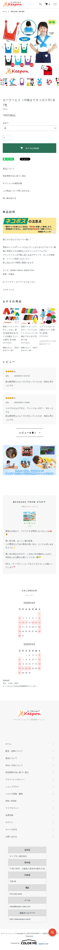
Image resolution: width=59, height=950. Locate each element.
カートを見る (11, 829)
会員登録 (9, 815)
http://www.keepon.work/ (20, 919)
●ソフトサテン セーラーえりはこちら (19, 281)
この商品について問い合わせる (16, 190)
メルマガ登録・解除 (14, 793)
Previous (3, 47)
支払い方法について (14, 765)
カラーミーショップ (8, 933)
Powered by (15, 943)
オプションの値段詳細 (12, 183)
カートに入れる (32, 148)
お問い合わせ (11, 836)
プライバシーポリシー (15, 779)
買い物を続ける (9, 198)
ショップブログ (12, 786)
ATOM (13, 800)
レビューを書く (28, 432)
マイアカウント (12, 807)
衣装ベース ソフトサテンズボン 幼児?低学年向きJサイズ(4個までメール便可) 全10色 (11, 333)
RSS (7, 800)
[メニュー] (55, 4)
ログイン (9, 822)
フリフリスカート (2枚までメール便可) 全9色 (47, 329)
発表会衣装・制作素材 (17, 11)
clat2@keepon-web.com (20, 906)
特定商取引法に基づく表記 (14, 175)
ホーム (5, 11)
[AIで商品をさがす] (52, 932)
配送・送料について (14, 750)
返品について (8, 168)
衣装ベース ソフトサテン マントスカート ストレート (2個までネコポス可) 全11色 (29, 333)
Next (56, 47)
